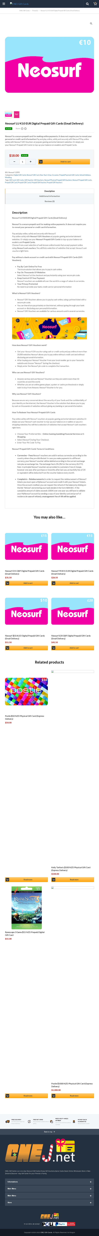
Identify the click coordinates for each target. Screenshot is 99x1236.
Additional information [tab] (49, 196)
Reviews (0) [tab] (50, 201)
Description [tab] (49, 191)
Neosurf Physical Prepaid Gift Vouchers (58, 180)
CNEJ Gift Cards (46, 1232)
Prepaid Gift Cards (24, 183)
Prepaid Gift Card (11, 183)
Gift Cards (20, 180)
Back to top (48, 1132)
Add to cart (66, 162)
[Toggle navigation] (4, 4)
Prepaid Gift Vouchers (54, 183)
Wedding (8, 177)
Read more (28, 880)
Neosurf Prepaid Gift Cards (82, 180)
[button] (30, 161)
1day (19, 1173)
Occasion (55, 175)
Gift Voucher (28, 180)
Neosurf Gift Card (33, 175)
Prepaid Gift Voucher (39, 183)
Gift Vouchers (39, 180)
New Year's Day (45, 175)
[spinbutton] (22, 161)
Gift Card (12, 180)
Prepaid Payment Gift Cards (69, 175)
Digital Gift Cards (20, 175)
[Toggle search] (87, 4)
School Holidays (85, 175)
